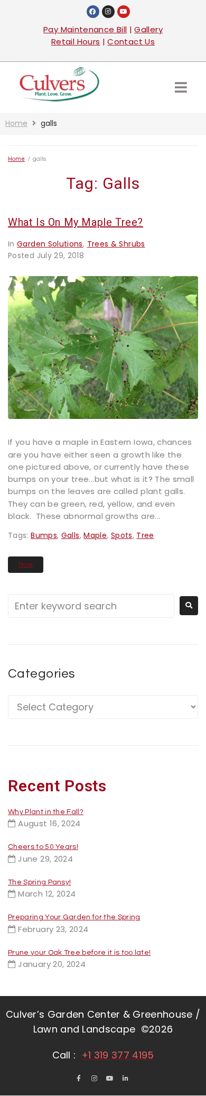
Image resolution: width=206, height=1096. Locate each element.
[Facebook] (93, 11)
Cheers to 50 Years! (43, 847)
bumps (44, 535)
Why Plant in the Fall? (45, 812)
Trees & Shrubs (116, 244)
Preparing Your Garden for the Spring (74, 917)
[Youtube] (123, 11)
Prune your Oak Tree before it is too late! (79, 952)
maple (95, 535)
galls (70, 535)
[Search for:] (91, 606)
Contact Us (131, 41)
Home (16, 123)
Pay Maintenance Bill (85, 29)
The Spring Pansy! (39, 882)
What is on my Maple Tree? (75, 222)
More (25, 565)
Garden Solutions (50, 244)
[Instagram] (108, 11)
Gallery (148, 29)
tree (145, 535)
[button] (181, 87)
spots (122, 535)
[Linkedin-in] (125, 1078)
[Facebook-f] (78, 1078)
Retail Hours (75, 41)
